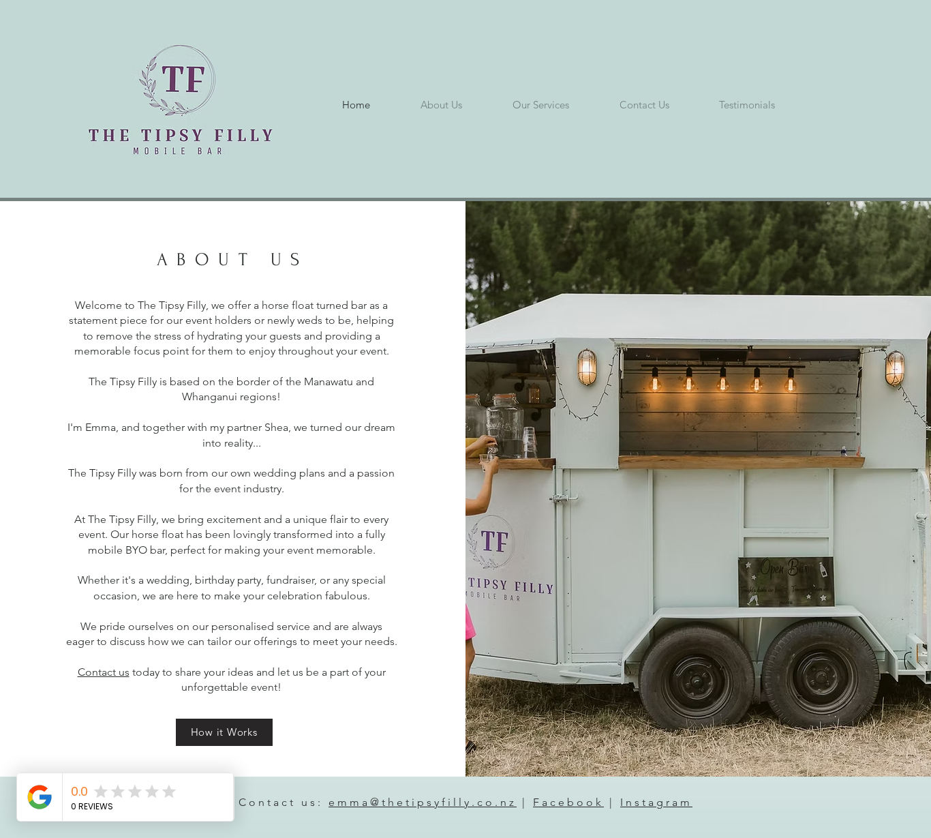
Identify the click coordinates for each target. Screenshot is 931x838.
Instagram (656, 802)
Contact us (103, 671)
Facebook (568, 802)
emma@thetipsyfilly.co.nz (423, 802)
